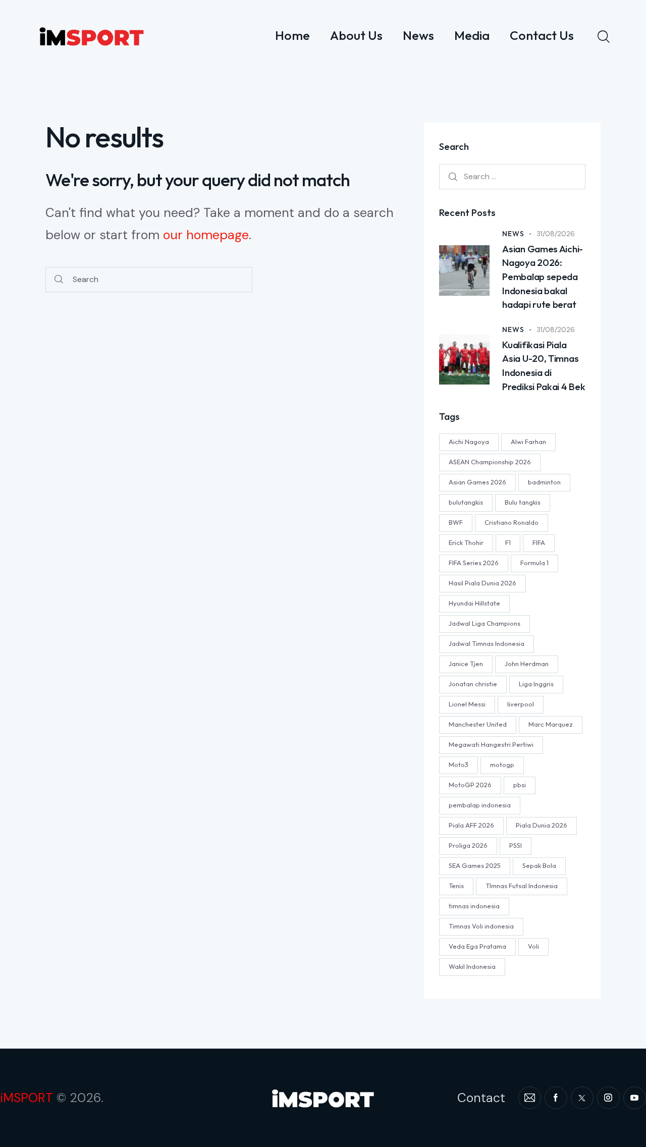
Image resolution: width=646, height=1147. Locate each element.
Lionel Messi (467, 703)
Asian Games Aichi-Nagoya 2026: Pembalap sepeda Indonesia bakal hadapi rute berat (542, 276)
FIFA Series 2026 (474, 562)
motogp (502, 764)
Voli (533, 946)
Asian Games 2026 (477, 481)
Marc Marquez (550, 724)
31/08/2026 (555, 233)
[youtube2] (634, 1097)
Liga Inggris (536, 683)
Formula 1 (534, 562)
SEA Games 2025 (475, 865)
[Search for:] (512, 176)
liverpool (520, 703)
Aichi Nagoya (469, 441)
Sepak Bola (539, 865)
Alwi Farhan (528, 441)
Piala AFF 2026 (471, 825)
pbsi (519, 784)
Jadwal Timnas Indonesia (486, 643)
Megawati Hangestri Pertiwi (491, 744)
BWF (456, 522)
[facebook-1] (556, 1097)
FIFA (538, 542)
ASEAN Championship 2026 (490, 461)
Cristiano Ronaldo (511, 522)
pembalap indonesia (480, 804)
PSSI (515, 845)
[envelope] (529, 1097)
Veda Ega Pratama (477, 946)
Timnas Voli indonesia (481, 925)
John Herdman (527, 663)
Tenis (456, 885)
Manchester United (478, 724)
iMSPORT (26, 1097)
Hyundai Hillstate (474, 602)
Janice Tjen (466, 663)
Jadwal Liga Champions (484, 623)
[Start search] (58, 280)
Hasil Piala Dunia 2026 (482, 582)
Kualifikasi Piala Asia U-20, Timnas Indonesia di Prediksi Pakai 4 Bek (543, 366)
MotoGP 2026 (470, 784)
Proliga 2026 (468, 845)
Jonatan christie (473, 683)
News (513, 233)
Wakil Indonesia (472, 966)
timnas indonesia (474, 905)
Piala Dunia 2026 (541, 825)
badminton (544, 481)
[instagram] (608, 1097)
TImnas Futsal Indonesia (522, 885)
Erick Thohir (466, 542)
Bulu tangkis (523, 502)
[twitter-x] (582, 1097)
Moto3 (458, 764)
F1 (508, 542)
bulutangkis (466, 502)
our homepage (206, 235)
